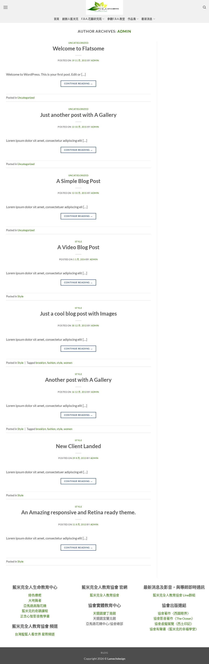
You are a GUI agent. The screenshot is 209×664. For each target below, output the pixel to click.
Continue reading (78, 83)
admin (124, 31)
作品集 (132, 18)
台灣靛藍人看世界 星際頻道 (35, 634)
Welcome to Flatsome (78, 48)
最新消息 (146, 18)
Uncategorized (78, 42)
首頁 (56, 18)
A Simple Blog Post (78, 181)
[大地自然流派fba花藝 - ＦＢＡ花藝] (104, 7)
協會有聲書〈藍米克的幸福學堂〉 (174, 629)
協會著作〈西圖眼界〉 (174, 613)
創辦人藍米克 (70, 18)
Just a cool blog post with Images (78, 313)
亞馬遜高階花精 (34, 606)
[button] (5, 7)
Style (78, 241)
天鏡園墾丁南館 (104, 613)
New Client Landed (78, 446)
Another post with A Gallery (78, 380)
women (68, 362)
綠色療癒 (34, 595)
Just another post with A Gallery (78, 115)
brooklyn (41, 362)
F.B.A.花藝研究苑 (91, 18)
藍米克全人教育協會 (104, 595)
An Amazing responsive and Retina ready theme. (78, 512)
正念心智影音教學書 (35, 616)
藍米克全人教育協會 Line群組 (174, 595)
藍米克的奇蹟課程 (35, 611)
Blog (104, 652)
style (59, 362)
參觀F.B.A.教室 (116, 18)
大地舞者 (34, 600)
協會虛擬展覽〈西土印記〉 (174, 624)
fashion (51, 362)
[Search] (204, 7)
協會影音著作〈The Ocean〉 (174, 618)
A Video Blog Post (78, 247)
